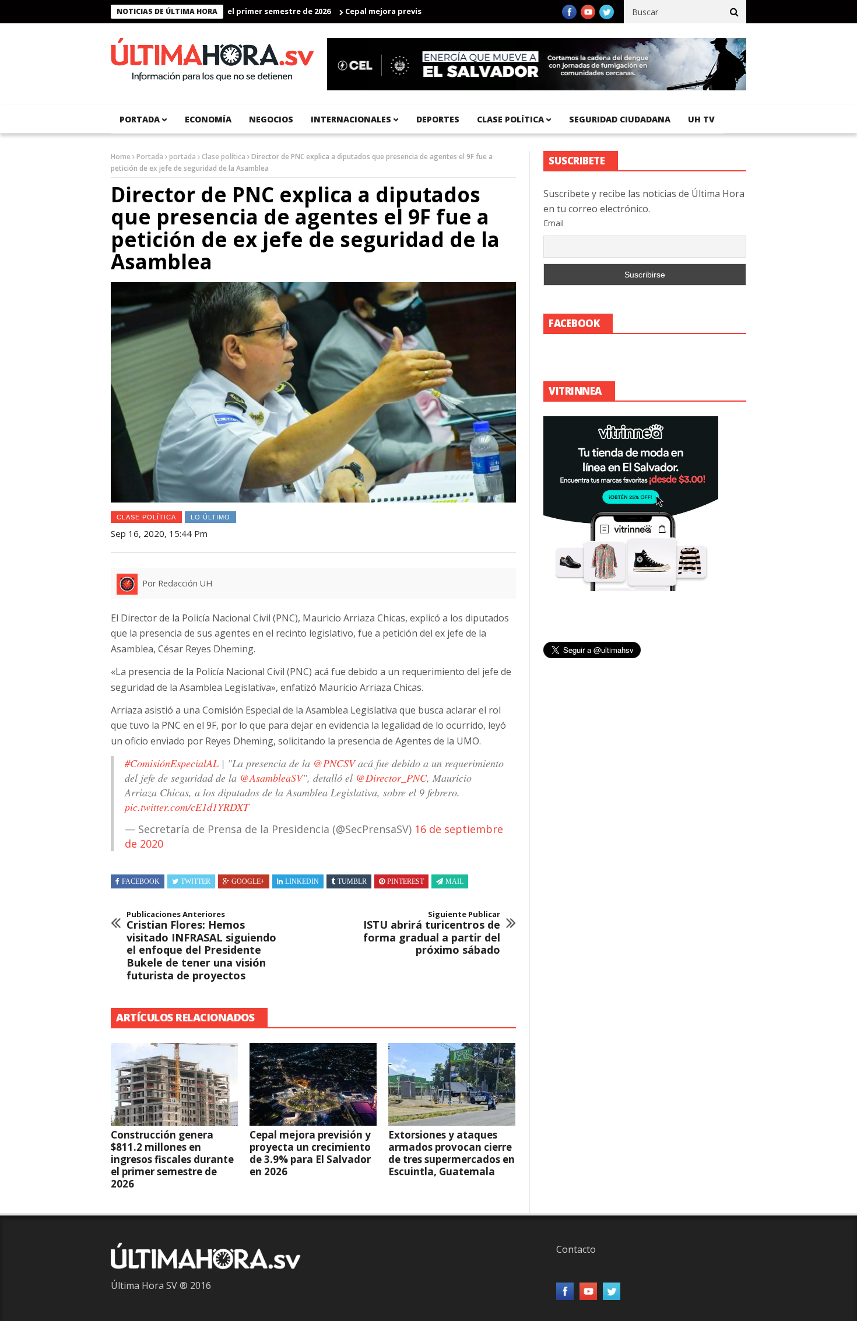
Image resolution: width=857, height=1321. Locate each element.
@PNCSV (334, 763)
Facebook (141, 881)
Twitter (195, 881)
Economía (208, 119)
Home (121, 156)
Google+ (248, 881)
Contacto (576, 1249)
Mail (454, 881)
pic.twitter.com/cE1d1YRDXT (187, 807)
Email (553, 223)
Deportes (437, 119)
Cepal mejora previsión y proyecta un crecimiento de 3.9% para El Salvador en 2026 (310, 1153)
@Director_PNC (391, 778)
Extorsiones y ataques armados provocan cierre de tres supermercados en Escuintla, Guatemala (451, 1153)
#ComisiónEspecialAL (172, 763)
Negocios (271, 119)
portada (140, 119)
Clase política (510, 119)
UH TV (701, 119)
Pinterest (405, 881)
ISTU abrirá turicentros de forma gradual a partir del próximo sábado (431, 933)
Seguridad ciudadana (619, 119)
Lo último (210, 517)
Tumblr (352, 881)
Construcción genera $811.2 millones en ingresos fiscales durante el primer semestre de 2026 (172, 1159)
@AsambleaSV (271, 778)
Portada (149, 156)
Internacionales (351, 119)
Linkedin (302, 881)
